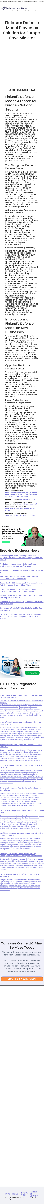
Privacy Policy (24, 1194)
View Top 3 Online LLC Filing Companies (20, 515)
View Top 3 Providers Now (22, 978)
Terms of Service (34, 1194)
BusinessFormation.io (27, 499)
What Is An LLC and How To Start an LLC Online (19, 509)
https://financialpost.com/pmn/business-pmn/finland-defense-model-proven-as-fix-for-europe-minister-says (21, 494)
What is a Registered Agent (27, 504)
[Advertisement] (22, 63)
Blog (7, 1194)
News (15, 1194)
